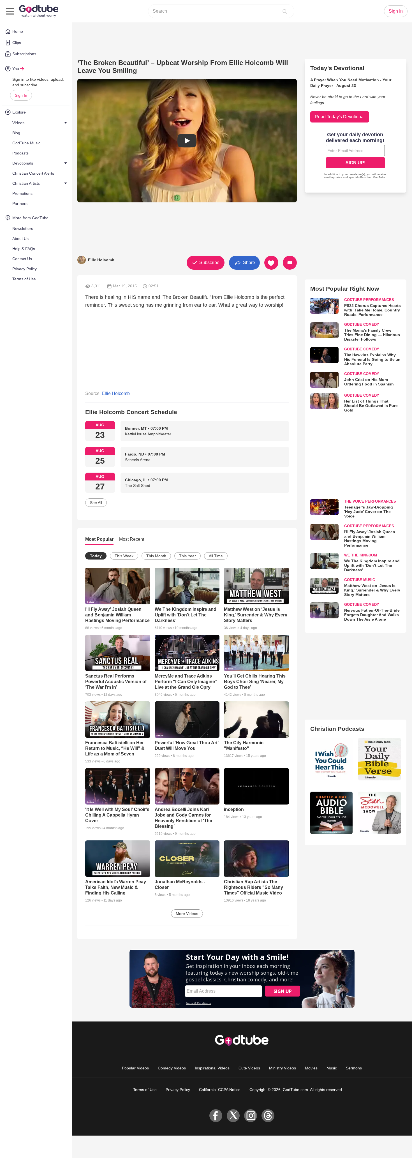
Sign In (21, 95)
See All (96, 502)
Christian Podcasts (337, 728)
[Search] (285, 11)
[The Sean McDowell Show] (379, 813)
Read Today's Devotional (340, 116)
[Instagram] (250, 1115)
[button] (187, 140)
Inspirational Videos (212, 1068)
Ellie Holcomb (116, 393)
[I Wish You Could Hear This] (331, 759)
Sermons (354, 1068)
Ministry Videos (282, 1068)
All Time (216, 556)
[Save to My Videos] (271, 263)
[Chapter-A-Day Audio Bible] (331, 813)
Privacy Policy (178, 1089)
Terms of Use (145, 1089)
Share (248, 262)
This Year (187, 556)
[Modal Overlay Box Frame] (355, 156)
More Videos (187, 913)
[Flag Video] (290, 263)
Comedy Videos (172, 1068)
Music (332, 1068)
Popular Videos (135, 1068)
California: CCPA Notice (219, 1089)
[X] (233, 1115)
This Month (156, 556)
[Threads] (267, 1115)
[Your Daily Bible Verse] (379, 759)
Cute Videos (249, 1068)
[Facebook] (215, 1115)
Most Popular (99, 539)
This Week (124, 556)
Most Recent (131, 539)
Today (96, 556)
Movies (311, 1068)
